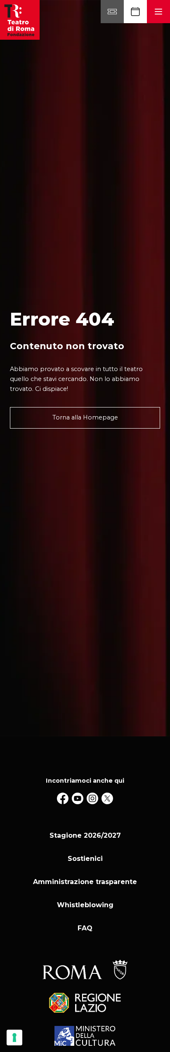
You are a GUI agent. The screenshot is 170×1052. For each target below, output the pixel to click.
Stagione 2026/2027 (85, 835)
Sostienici (85, 859)
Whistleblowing (85, 905)
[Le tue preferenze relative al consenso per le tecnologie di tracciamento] (14, 1037)
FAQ (85, 928)
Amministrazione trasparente (85, 882)
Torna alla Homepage (85, 417)
